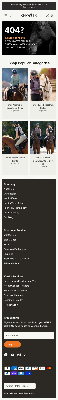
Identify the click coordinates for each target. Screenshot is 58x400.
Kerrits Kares (10, 198)
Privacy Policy (11, 263)
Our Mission (10, 193)
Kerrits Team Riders (14, 203)
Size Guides (10, 239)
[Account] (46, 15)
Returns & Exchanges (15, 249)
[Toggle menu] (6, 15)
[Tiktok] (25, 355)
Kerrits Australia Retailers (17, 290)
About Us (9, 188)
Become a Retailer (13, 300)
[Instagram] (19, 355)
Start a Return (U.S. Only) (17, 258)
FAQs (6, 244)
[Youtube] (12, 355)
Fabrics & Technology (15, 207)
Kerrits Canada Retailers (16, 285)
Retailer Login (11, 304)
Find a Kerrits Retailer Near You (20, 281)
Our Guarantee (11, 212)
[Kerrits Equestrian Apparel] (29, 15)
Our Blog (8, 217)
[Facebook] (6, 355)
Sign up (12, 344)
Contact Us (10, 234)
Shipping (8, 254)
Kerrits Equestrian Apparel (22, 393)
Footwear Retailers (13, 295)
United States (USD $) (17, 385)
